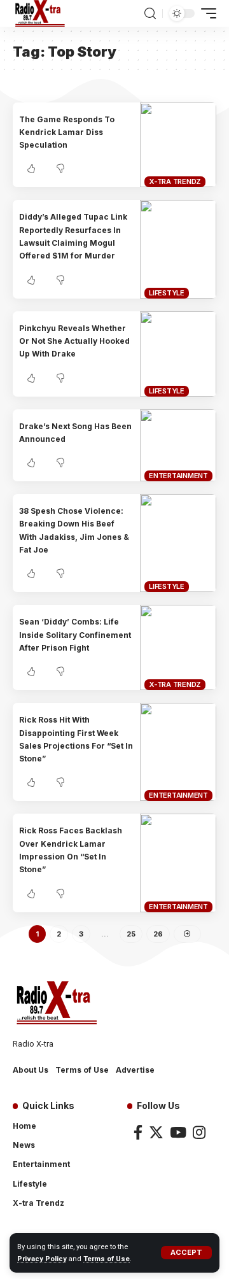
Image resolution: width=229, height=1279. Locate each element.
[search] (150, 14)
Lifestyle (166, 292)
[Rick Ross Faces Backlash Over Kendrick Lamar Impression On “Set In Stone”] (178, 863)
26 (158, 933)
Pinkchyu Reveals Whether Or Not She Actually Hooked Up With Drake (74, 341)
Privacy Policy (42, 1259)
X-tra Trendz (175, 181)
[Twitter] (156, 1132)
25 (131, 933)
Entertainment (178, 475)
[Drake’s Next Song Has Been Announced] (178, 445)
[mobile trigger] (205, 13)
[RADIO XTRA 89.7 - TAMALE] (40, 13)
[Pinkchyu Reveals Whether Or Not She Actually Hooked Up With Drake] (178, 354)
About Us (30, 1070)
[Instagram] (199, 1132)
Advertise (135, 1070)
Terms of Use (106, 1259)
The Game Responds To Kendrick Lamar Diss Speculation (66, 132)
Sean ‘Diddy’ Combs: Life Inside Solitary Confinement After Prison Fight (75, 635)
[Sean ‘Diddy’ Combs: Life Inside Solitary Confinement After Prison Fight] (178, 647)
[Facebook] (138, 1132)
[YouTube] (178, 1132)
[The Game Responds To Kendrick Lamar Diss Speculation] (178, 145)
